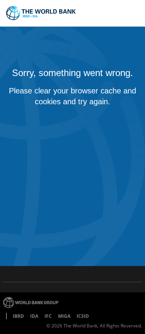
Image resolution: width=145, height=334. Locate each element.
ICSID (83, 316)
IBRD (18, 316)
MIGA (64, 316)
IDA (34, 316)
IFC (48, 316)
